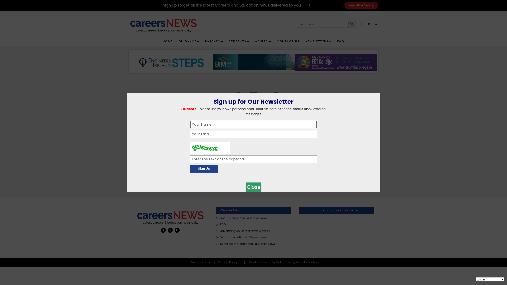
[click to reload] (210, 147)
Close (253, 187)
